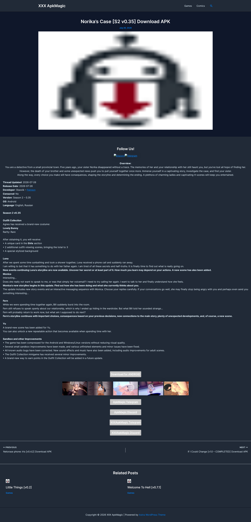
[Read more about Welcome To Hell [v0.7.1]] (129, 480)
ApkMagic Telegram (125, 402)
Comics (201, 5)
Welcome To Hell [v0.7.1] (144, 487)
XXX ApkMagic (52, 5)
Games (188, 5)
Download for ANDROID (125, 374)
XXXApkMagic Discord (126, 432)
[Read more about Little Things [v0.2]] (7, 480)
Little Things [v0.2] (19, 487)
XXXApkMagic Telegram (125, 422)
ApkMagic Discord (125, 412)
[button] (211, 6)
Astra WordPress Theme (152, 514)
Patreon (31, 189)
